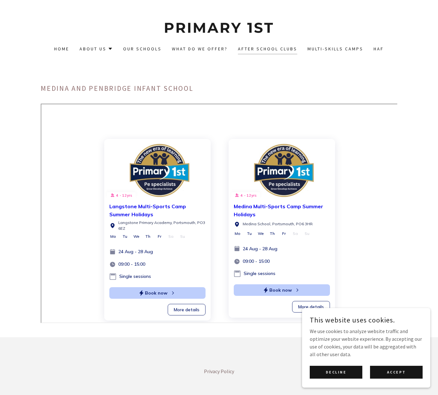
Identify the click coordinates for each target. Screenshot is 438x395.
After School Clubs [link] (267, 49)
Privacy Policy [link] (219, 371)
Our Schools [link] (142, 49)
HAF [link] (379, 49)
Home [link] (61, 49)
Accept (396, 372)
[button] (96, 49)
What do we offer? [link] (200, 49)
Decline (336, 372)
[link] (219, 31)
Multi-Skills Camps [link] (335, 49)
